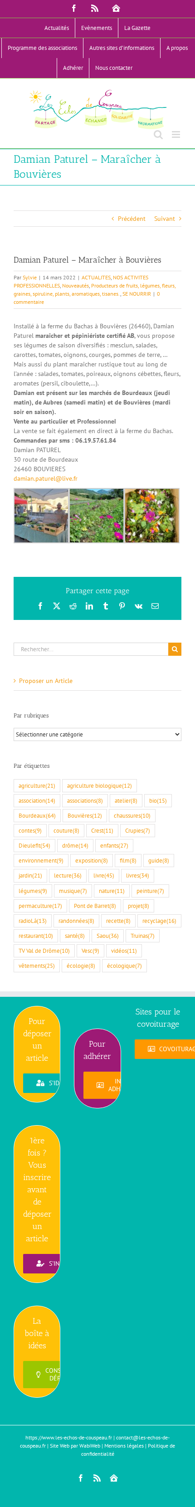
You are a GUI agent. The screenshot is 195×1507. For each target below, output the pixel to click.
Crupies (137, 830)
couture (66, 830)
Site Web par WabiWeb (75, 1445)
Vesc (90, 950)
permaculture (40, 905)
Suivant (164, 219)
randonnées (76, 920)
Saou (108, 935)
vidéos (124, 950)
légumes (33, 890)
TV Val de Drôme (44, 950)
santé (75, 935)
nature (112, 890)
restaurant (36, 935)
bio (158, 800)
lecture (68, 875)
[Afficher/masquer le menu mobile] (176, 134)
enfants (114, 845)
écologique (124, 965)
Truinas (143, 935)
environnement (41, 860)
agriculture (37, 785)
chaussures (132, 815)
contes (30, 830)
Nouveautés (75, 285)
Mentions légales (124, 1445)
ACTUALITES (96, 277)
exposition (91, 860)
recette (118, 920)
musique (73, 890)
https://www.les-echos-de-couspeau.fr (68, 1437)
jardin (30, 875)
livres (137, 875)
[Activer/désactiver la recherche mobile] (158, 134)
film (128, 860)
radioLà (33, 920)
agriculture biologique (99, 785)
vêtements (37, 965)
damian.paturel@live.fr (46, 478)
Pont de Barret (95, 905)
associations (85, 800)
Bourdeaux (37, 815)
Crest (102, 830)
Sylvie (30, 277)
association (37, 800)
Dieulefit (34, 845)
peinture (150, 890)
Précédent (132, 219)
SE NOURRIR (136, 293)
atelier (126, 800)
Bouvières (85, 815)
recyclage (159, 920)
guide (158, 860)
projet (138, 905)
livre (103, 875)
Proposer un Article (46, 681)
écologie (81, 965)
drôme (75, 845)
